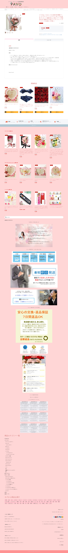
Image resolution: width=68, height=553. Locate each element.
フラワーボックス (7, 463)
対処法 (47, 501)
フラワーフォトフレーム (8, 459)
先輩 (23, 501)
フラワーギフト (50, 33)
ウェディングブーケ (8, 444)
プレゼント (57, 34)
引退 (50, 501)
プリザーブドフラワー (8, 465)
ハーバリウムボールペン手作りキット (10, 487)
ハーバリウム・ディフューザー (10, 454)
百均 (20, 503)
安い (44, 501)
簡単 (23, 503)
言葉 (28, 503)
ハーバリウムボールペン (9, 452)
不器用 (17, 501)
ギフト (45, 34)
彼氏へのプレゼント (7, 473)
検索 (6, 217)
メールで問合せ (61, 544)
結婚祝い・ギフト (7, 493)
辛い (40, 503)
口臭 (28, 501)
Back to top (33, 125)
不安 (20, 501)
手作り (6, 503)
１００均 (50, 503)
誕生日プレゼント (36, 503)
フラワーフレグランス (8, 460)
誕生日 (31, 503)
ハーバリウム (7, 451)
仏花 (6, 468)
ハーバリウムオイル (8, 481)
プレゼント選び (7, 501)
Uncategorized (7, 438)
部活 (46, 503)
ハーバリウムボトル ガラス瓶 (10, 482)
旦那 (15, 503)
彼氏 (56, 501)
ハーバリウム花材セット (9, 484)
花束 (61, 34)
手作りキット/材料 (7, 474)
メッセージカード (13, 501)
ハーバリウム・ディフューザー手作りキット (11, 489)
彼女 (53, 501)
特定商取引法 (61, 535)
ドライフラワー (7, 449)
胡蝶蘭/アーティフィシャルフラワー (10, 470)
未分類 (5, 492)
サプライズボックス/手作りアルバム (10, 478)
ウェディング (7, 443)
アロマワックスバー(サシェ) (9, 476)
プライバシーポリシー (60, 538)
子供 (41, 501)
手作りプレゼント (11, 503)
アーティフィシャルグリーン (9, 441)
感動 (58, 501)
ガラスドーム (7, 446)
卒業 (26, 501)
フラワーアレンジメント (8, 457)
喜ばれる (32, 501)
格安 (17, 503)
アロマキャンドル (8, 462)
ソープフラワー (45, 33)
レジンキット (7, 490)
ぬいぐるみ (42, 34)
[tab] (19, 40)
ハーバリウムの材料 (8, 479)
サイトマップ (61, 541)
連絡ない (43, 503)
